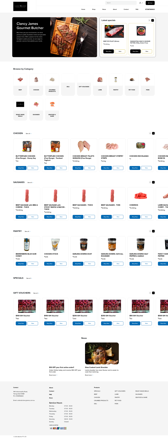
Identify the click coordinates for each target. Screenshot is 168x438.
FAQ (137, 9)
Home (83, 9)
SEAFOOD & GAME (141, 397)
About (115, 9)
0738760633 (150, 9)
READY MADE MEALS (142, 391)
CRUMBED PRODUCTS (101, 401)
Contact (126, 9)
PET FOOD (118, 401)
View (120, 51)
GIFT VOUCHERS (120, 391)
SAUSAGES (138, 394)
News (104, 9)
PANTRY (117, 397)
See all (28, 134)
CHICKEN (97, 397)
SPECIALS (97, 391)
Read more (52, 375)
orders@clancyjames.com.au (26, 400)
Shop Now (108, 51)
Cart (151, 3)
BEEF (95, 394)
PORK (116, 404)
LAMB (116, 394)
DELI (95, 404)
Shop (93, 9)
